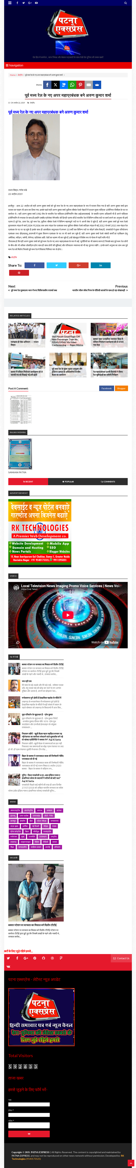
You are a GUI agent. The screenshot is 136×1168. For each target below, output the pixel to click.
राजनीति (32, 836)
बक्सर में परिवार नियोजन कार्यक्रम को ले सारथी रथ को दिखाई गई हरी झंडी (27, 373)
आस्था (59, 810)
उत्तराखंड (36, 815)
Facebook (107, 388)
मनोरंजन (13, 836)
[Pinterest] (80, 85)
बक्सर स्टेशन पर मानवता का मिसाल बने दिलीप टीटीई (43, 664)
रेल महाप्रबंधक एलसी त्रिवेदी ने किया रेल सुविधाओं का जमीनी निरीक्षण (108, 373)
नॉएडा (45, 826)
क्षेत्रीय (20, 75)
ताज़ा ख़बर (14, 826)
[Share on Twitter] (57, 265)
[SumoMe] (97, 85)
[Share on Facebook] (34, 265)
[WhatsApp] (72, 85)
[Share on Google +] (79, 265)
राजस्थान (42, 836)
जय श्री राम (27, 681)
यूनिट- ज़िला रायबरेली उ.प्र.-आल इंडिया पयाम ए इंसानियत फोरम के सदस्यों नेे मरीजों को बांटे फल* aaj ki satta (41, 778)
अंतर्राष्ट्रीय (28, 810)
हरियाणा (57, 847)
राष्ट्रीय (54, 836)
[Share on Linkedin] (101, 265)
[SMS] (64, 85)
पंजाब (54, 826)
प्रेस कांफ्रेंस (15, 831)
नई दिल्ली (35, 826)
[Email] (89, 85)
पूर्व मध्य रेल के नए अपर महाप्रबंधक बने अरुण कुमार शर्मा (68, 95)
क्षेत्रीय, (32, 103)
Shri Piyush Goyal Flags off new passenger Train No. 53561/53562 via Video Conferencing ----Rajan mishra (67, 340)
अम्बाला (49, 810)
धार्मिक (25, 826)
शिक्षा (12, 847)
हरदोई (47, 847)
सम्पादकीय (22, 847)
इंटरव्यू (12, 815)
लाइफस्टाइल (26, 842)
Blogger (121, 388)
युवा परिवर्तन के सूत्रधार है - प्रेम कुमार (37, 714)
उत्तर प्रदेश (24, 815)
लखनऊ (13, 842)
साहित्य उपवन (36, 847)
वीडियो (45, 842)
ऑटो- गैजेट (48, 815)
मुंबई (22, 836)
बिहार (27, 831)
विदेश (37, 842)
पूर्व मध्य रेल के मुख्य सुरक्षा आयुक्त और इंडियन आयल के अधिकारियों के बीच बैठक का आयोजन (67, 371)
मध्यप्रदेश (47, 831)
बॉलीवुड (36, 831)
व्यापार (54, 842)
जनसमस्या (55, 820)
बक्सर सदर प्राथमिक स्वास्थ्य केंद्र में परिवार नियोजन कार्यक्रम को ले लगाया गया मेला (108, 341)
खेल (31, 820)
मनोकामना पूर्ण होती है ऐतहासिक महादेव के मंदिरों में (41, 697)
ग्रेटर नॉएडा (41, 820)
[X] (55, 85)
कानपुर (13, 820)
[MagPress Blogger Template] (68, 24)
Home (13, 75)
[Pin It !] (19, 272)
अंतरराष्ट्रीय (15, 810)
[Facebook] (47, 85)
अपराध (39, 810)
